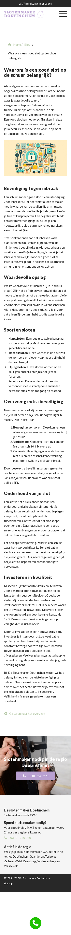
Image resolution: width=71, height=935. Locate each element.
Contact (26, 79)
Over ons (27, 59)
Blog (26, 69)
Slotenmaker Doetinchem (26, 49)
